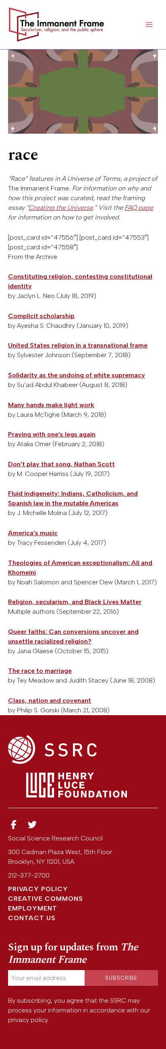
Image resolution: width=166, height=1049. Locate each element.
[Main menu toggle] (149, 24)
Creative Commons (45, 898)
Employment (32, 908)
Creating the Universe (61, 207)
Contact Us (32, 918)
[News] (13, 825)
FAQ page (138, 207)
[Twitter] (32, 825)
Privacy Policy (38, 889)
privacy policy (28, 1020)
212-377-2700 (29, 875)
